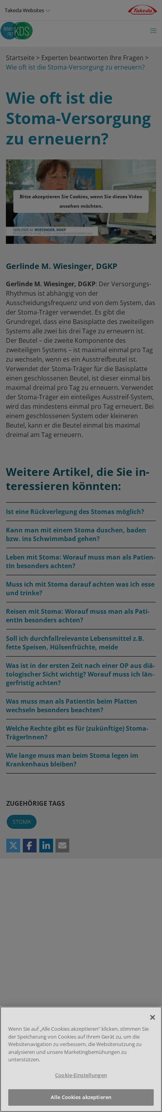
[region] (81, 1059)
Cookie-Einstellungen (81, 1075)
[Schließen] (152, 1017)
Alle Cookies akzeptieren (81, 1097)
